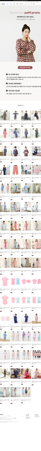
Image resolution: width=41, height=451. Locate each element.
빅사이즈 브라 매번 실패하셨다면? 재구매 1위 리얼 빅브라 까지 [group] (20, 0)
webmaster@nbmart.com (8, 419)
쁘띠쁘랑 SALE (21, 105)
